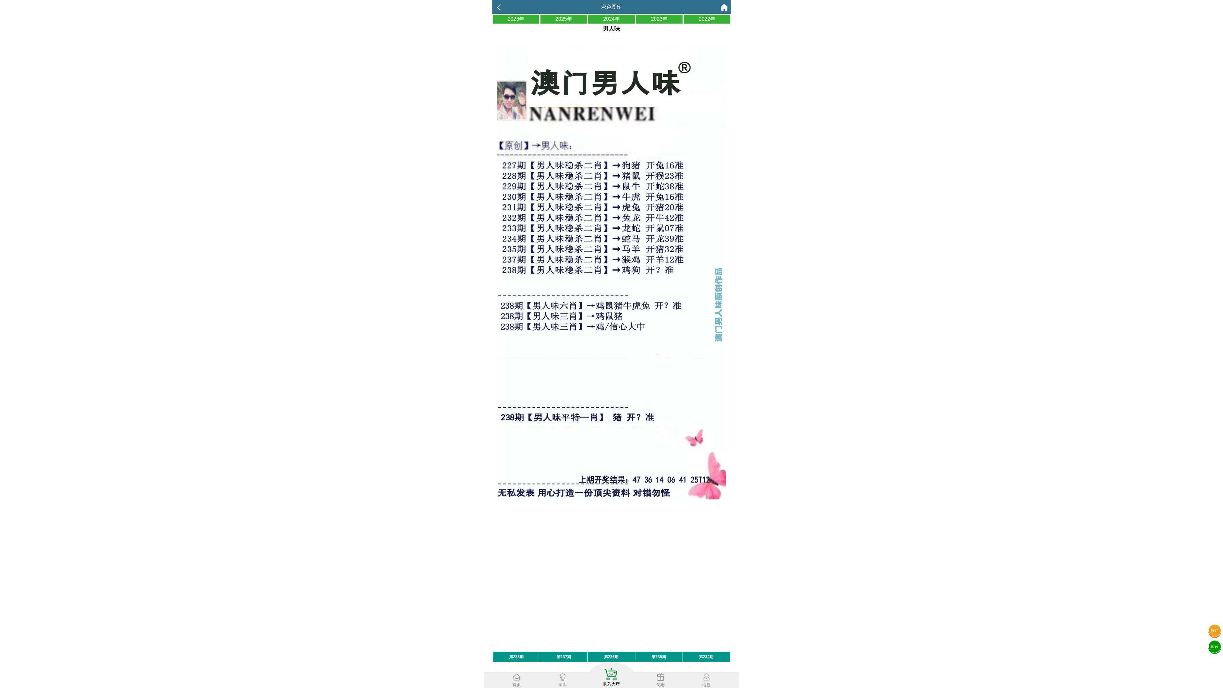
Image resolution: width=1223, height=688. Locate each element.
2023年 (659, 19)
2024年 (611, 19)
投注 (1215, 630)
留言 (1215, 646)
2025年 (563, 19)
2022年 (707, 19)
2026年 (516, 19)
